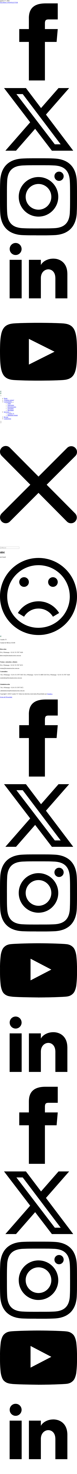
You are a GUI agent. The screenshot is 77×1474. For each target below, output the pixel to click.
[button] (38, 485)
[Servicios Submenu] (10, 412)
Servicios (7, 412)
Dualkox (49, 694)
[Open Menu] (1, 395)
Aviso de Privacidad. (6, 697)
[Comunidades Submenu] (13, 402)
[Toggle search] (1, 422)
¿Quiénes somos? (9, 400)
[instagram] (38, 235)
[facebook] (38, 80)
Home (5, 398)
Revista (6, 417)
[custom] (38, 1008)
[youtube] (38, 390)
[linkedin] (38, 312)
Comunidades (8, 402)
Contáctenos (7, 418)
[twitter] (38, 157)
